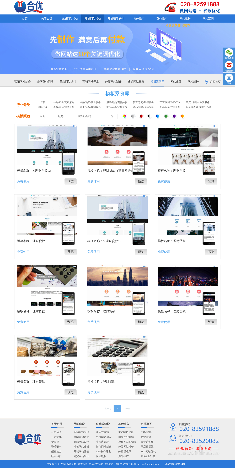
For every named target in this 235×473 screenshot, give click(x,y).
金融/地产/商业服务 (90, 102)
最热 (60, 116)
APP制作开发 (103, 451)
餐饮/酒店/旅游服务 (64, 107)
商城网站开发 (90, 81)
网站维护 (193, 81)
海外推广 (123, 456)
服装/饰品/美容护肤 (116, 102)
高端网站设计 (68, 81)
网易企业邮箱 (126, 437)
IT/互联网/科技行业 (169, 102)
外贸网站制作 (113, 81)
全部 (42, 102)
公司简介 (56, 432)
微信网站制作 (103, 446)
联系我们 (56, 456)
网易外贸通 (147, 446)
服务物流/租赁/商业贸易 (198, 107)
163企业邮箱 (148, 456)
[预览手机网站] (68, 162)
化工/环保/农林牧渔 (90, 107)
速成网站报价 (136, 81)
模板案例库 (157, 81)
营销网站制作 (22, 81)
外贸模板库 (124, 451)
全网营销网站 (45, 81)
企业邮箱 (146, 437)
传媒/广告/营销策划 (64, 102)
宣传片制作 (147, 441)
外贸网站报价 (126, 446)
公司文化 (56, 437)
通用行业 (42, 107)
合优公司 (61, 464)
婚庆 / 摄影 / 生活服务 (197, 102)
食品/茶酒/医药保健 (143, 107)
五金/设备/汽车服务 (169, 107)
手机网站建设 (103, 437)
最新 (42, 116)
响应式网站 (102, 432)
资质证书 (56, 446)
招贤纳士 (56, 451)
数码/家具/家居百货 (116, 107)
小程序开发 (102, 441)
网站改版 (175, 81)
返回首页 (215, 81)
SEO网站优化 (125, 432)
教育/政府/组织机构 (143, 102)
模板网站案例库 (127, 441)
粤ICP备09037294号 (175, 464)
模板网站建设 (81, 446)
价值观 (55, 441)
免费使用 (23, 181)
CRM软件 (146, 432)
